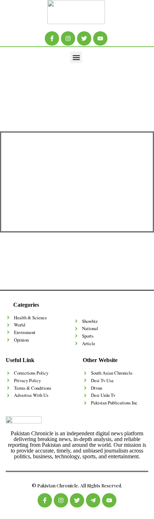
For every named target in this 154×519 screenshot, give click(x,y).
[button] (76, 57)
